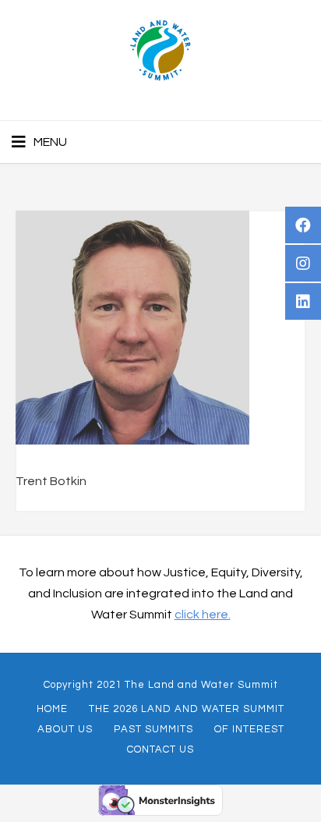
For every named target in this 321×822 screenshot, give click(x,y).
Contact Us (160, 749)
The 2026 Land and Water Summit (186, 708)
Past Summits (153, 729)
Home (52, 708)
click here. (203, 614)
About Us (65, 729)
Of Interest (249, 729)
